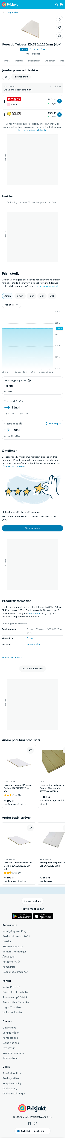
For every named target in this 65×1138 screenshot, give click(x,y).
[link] (19, 776)
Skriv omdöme (37, 49)
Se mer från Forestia (12, 657)
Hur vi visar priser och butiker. (32, 130)
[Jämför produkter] (59, 35)
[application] (32, 342)
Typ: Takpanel (32, 53)
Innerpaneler (12, 12)
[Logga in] (61, 4)
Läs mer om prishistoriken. (48, 286)
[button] (59, 19)
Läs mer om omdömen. (14, 466)
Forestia (31, 638)
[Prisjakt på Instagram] (36, 1123)
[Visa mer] (4, 101)
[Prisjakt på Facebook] (29, 1123)
